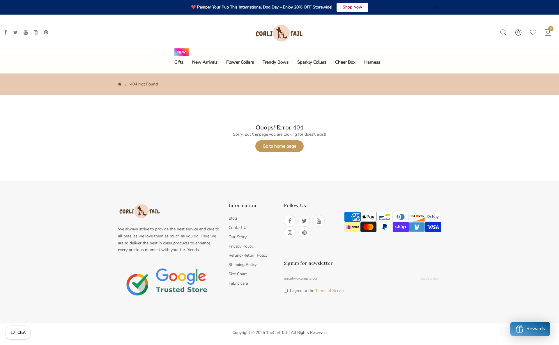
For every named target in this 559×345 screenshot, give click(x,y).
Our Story (238, 237)
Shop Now (352, 7)
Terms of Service (330, 290)
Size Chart (238, 274)
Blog (233, 218)
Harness (372, 62)
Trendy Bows (276, 62)
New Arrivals (204, 62)
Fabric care (238, 283)
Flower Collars (240, 62)
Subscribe (429, 278)
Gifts (178, 62)
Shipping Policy (242, 264)
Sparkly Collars (311, 62)
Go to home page (279, 146)
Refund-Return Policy (248, 255)
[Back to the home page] (120, 84)
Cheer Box (345, 62)
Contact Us (239, 227)
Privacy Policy (241, 246)
